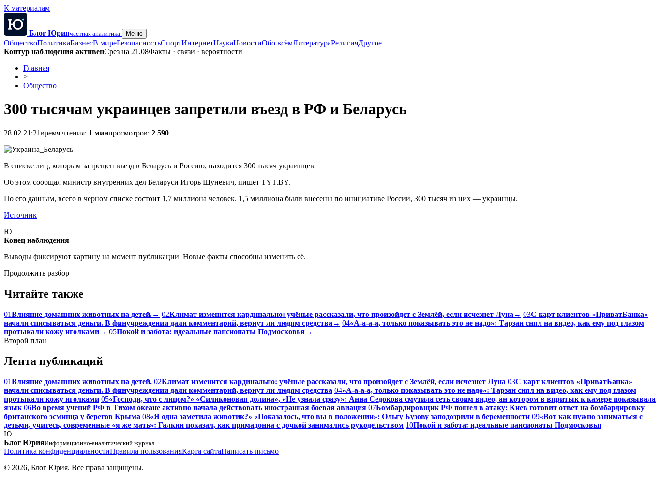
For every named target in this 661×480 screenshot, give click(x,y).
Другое (370, 43)
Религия (344, 43)
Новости (247, 43)
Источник (20, 215)
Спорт (171, 43)
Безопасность (139, 43)
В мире (105, 43)
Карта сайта (201, 451)
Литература (312, 43)
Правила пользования (146, 451)
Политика (53, 43)
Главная (36, 68)
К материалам (27, 8)
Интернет (197, 43)
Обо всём (277, 43)
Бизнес (81, 43)
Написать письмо (250, 451)
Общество (20, 43)
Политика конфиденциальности (57, 451)
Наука (223, 43)
